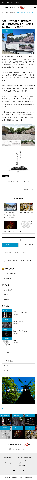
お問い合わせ (7, 463)
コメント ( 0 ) (10, 244)
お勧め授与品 (8, 290)
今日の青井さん (9, 361)
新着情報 (7, 370)
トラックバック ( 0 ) (27, 244)
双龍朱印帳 (7, 278)
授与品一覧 (7, 460)
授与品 (6, 365)
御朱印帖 (7, 299)
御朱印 (6, 294)
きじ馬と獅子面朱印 (10, 273)
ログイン (21, 260)
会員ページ (21, 463)
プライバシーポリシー (24, 460)
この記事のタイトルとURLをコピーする (18, 181)
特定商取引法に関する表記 (25, 457)
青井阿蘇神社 (7, 457)
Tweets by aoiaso (6, 409)
